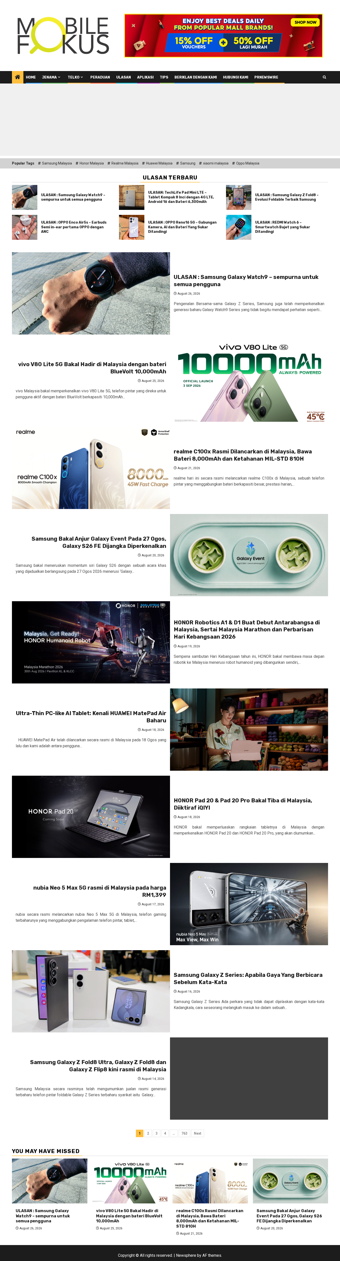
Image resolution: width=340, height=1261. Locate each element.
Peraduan (100, 77)
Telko (73, 77)
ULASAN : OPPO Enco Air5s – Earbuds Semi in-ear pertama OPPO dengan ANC (74, 227)
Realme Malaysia (125, 163)
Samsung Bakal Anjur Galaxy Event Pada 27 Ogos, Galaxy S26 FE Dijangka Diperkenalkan (99, 542)
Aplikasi (145, 77)
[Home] (17, 77)
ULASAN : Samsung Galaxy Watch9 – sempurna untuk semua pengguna (73, 197)
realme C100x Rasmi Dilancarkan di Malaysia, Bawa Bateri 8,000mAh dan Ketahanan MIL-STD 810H (243, 455)
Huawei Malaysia (159, 163)
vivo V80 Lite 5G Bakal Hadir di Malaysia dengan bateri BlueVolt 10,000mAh (129, 1216)
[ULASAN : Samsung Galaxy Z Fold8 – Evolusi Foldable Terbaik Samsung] (238, 197)
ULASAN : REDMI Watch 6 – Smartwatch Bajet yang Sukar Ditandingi (282, 227)
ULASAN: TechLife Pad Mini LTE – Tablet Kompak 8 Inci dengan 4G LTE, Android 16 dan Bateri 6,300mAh (181, 197)
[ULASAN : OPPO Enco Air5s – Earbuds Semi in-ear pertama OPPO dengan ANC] (24, 227)
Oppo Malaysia (247, 163)
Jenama (49, 77)
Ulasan (123, 77)
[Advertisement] (170, 121)
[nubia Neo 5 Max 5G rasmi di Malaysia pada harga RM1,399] (249, 904)
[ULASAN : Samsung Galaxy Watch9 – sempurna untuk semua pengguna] (24, 197)
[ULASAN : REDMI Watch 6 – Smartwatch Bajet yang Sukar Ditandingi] (238, 227)
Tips (164, 77)
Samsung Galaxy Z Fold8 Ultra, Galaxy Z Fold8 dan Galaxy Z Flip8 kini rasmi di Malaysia (98, 1066)
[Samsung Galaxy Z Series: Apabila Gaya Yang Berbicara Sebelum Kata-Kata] (91, 991)
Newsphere (186, 1255)
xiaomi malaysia (215, 163)
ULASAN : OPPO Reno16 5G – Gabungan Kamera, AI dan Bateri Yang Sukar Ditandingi (182, 227)
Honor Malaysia (92, 163)
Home (31, 77)
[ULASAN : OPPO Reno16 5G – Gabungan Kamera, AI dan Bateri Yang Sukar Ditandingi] (131, 227)
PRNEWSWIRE (266, 77)
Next (197, 1133)
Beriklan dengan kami (195, 77)
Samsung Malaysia (57, 163)
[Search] (324, 77)
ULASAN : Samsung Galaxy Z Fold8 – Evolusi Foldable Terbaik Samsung (287, 197)
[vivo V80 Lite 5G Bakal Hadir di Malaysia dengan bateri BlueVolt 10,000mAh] (249, 380)
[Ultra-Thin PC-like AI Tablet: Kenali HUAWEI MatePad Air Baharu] (249, 729)
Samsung (187, 163)
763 (184, 1133)
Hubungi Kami (235, 77)
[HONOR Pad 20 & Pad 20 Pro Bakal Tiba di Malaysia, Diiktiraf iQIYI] (91, 817)
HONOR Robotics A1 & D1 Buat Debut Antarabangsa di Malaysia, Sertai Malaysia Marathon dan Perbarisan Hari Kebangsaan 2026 (247, 629)
